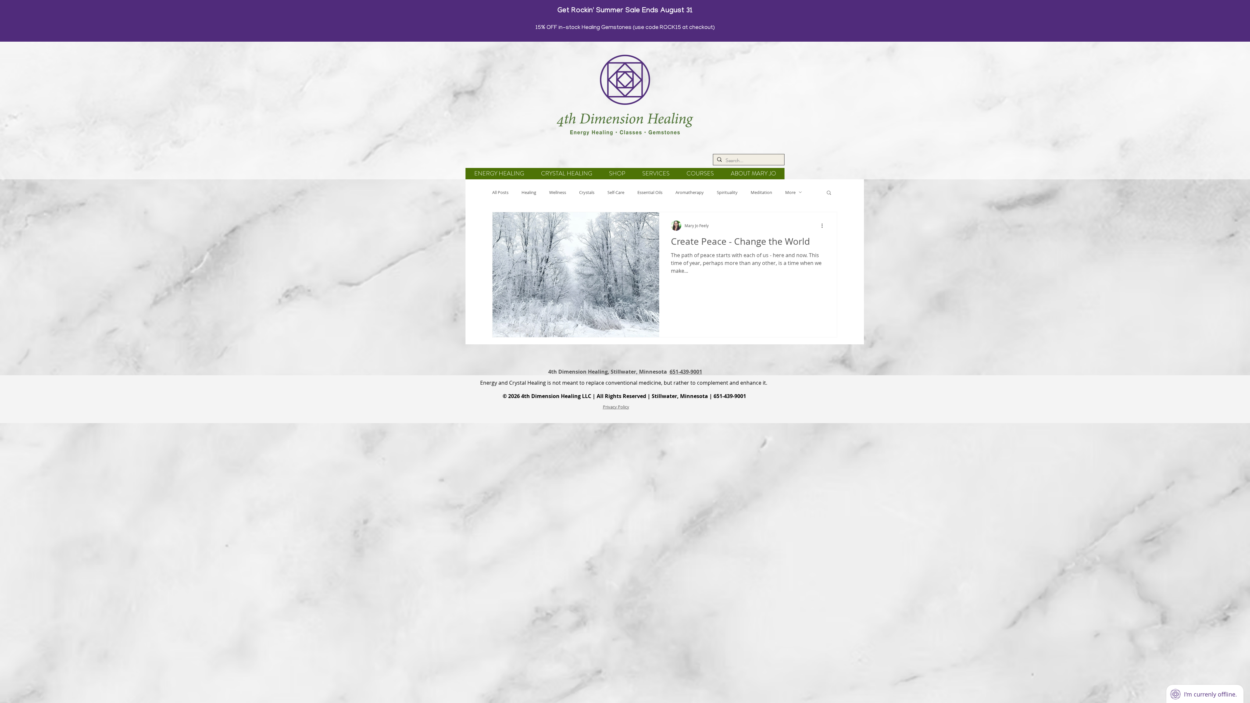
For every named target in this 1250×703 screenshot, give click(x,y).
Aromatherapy (689, 192)
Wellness (557, 192)
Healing (528, 192)
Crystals (586, 192)
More (790, 192)
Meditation (761, 192)
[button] (829, 193)
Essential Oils (649, 192)
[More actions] (824, 225)
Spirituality (727, 192)
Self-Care (615, 192)
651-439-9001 (686, 371)
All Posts (500, 192)
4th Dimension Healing (551, 396)
